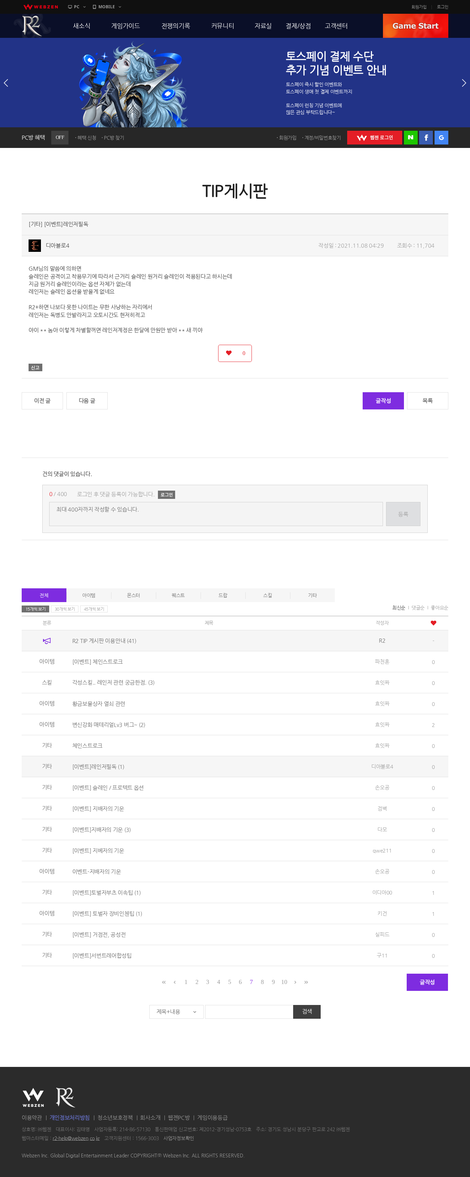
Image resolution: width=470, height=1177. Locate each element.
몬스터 (133, 595)
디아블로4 (58, 245)
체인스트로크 (87, 745)
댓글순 (418, 607)
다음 (464, 83)
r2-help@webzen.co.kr (76, 1138)
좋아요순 (439, 607)
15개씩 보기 (35, 609)
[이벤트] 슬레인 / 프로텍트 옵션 (108, 787)
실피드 (382, 934)
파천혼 (382, 661)
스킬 (267, 595)
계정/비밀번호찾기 (323, 137)
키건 (382, 913)
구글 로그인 (441, 138)
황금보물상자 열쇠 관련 (98, 703)
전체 (44, 595)
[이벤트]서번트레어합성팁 (102, 955)
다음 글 (87, 400)
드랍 (222, 595)
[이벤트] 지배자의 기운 (98, 808)
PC (76, 7)
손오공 (382, 787)
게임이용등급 (212, 1117)
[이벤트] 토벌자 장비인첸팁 (107, 913)
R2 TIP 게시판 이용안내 (104, 640)
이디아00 (382, 892)
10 (284, 981)
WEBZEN (33, 1098)
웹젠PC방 (179, 1117)
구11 (382, 955)
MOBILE (106, 7)
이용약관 (32, 1117)
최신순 (398, 607)
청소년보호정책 (115, 1117)
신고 (35, 367)
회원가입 (419, 6)
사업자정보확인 (178, 1138)
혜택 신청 (86, 137)
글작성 (383, 400)
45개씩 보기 (94, 609)
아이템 (88, 595)
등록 (403, 514)
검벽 (382, 808)
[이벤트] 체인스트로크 (97, 661)
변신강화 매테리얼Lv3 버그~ (108, 724)
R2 (32, 26)
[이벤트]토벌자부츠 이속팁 (106, 892)
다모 (382, 829)
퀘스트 (178, 595)
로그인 (442, 6)
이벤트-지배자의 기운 (96, 871)
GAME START (415, 26)
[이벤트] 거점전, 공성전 (99, 934)
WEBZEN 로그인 (374, 138)
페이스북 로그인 (426, 138)
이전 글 (42, 400)
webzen (40, 7)
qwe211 (382, 850)
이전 (5, 83)
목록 (427, 400)
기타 (312, 595)
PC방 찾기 (114, 137)
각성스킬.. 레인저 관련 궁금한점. (113, 682)
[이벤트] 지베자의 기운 (98, 850)
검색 (307, 1011)
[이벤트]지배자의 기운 (101, 829)
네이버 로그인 (411, 138)
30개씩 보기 (65, 609)
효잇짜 (382, 682)
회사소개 (150, 1117)
